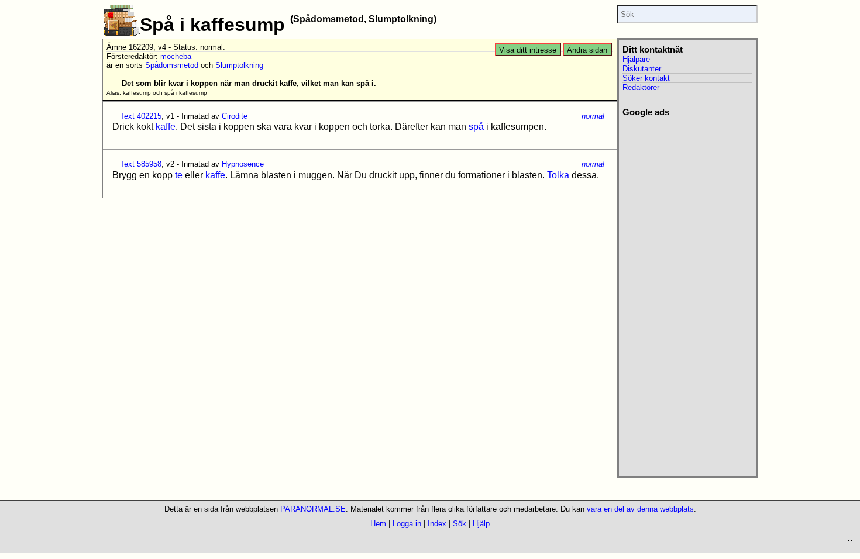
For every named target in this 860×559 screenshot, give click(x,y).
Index (437, 523)
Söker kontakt (646, 78)
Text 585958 (140, 164)
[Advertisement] (687, 293)
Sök (459, 523)
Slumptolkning (239, 65)
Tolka (558, 175)
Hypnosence (243, 164)
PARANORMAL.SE (313, 509)
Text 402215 (140, 116)
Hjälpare (636, 59)
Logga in (407, 523)
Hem (378, 523)
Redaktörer (640, 87)
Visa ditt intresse (527, 50)
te (179, 175)
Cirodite (234, 116)
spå (476, 127)
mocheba (175, 56)
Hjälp (481, 523)
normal (593, 116)
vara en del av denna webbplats (640, 509)
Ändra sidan (587, 50)
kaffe (166, 127)
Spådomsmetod (171, 65)
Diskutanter (641, 68)
